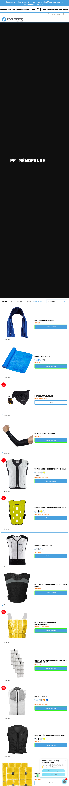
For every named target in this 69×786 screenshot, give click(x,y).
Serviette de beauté (42, 356)
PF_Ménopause (37, 301)
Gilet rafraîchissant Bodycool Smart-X (49, 735)
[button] (64, 781)
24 (14, 301)
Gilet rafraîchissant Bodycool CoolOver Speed (50, 585)
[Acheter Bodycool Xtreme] (17, 701)
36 (18, 301)
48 (21, 301)
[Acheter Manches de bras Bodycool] (17, 436)
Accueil (29, 301)
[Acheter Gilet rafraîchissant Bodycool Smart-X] (17, 739)
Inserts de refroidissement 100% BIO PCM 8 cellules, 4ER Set (50, 661)
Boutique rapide (51, 326)
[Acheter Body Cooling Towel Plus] (17, 322)
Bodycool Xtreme (41, 696)
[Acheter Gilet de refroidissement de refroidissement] (17, 625)
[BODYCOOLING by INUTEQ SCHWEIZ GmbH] (13, 19)
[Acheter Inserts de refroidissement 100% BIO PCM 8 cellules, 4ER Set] (17, 663)
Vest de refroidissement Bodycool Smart (50, 469)
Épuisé (51, 402)
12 (11, 301)
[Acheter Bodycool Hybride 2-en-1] (17, 549)
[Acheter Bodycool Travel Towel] (17, 398)
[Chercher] (48, 14)
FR (66, 14)
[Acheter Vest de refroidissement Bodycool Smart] (17, 474)
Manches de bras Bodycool (44, 434)
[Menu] (66, 19)
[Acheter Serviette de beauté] (17, 360)
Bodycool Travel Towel (43, 396)
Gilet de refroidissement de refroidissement (45, 623)
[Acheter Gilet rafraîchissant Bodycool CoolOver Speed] (17, 587)
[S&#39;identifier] (63, 14)
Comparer (7, 339)
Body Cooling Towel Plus (44, 320)
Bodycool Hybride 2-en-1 (43, 546)
